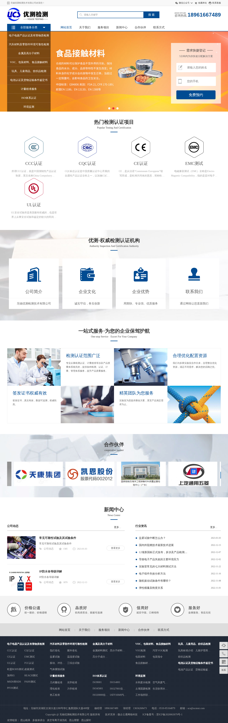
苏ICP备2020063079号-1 (169, 714)
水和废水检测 (142, 682)
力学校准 (72, 688)
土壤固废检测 (142, 688)
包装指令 (158, 656)
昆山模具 (25, 720)
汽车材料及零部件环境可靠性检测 (68, 644)
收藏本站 (202, 3)
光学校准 (72, 682)
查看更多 (115, 548)
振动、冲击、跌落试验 (57, 663)
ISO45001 (98, 688)
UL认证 (11, 663)
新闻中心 (122, 27)
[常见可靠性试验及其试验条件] (21, 558)
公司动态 (49, 548)
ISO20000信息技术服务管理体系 (100, 695)
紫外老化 (72, 650)
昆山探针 (86, 720)
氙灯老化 (55, 650)
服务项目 (103, 27)
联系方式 (159, 27)
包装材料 (140, 656)
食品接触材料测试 (142, 663)
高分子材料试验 (117, 650)
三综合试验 (73, 663)
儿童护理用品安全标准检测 (202, 650)
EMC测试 (29, 656)
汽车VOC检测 (160, 650)
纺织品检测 (184, 656)
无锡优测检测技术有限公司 (74, 714)
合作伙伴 (140, 27)
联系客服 (216, 3)
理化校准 (55, 688)
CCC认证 (12, 650)
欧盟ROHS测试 (15, 669)
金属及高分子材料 (103, 644)
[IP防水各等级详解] (21, 591)
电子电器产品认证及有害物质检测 (26, 644)
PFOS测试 (12, 688)
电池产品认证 (185, 669)
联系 (224, 670)
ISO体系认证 (100, 676)
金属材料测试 (100, 650)
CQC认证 (29, 650)
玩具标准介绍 (185, 650)
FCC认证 (29, 663)
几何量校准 (56, 682)
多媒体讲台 (38, 720)
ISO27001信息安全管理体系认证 (117, 688)
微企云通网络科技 (128, 714)
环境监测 (140, 676)
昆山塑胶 (74, 720)
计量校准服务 (57, 676)
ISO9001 (97, 682)
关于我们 (84, 27)
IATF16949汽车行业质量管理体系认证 (118, 695)
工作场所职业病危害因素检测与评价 (142, 695)
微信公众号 (184, 3)
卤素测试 (29, 669)
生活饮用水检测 (160, 688)
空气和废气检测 (160, 682)
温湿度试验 (73, 656)
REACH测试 (31, 675)
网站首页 (66, 27)
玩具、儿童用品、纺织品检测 (194, 644)
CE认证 (11, 656)
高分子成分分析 (100, 656)
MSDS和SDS (14, 681)
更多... (117, 527)
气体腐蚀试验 (57, 669)
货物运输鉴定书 (202, 669)
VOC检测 (140, 650)
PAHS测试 (30, 681)
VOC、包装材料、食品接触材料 (153, 644)
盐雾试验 (55, 656)
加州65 (11, 675)
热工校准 (55, 695)
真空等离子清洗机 (57, 720)
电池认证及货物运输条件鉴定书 (195, 663)
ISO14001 (115, 682)
